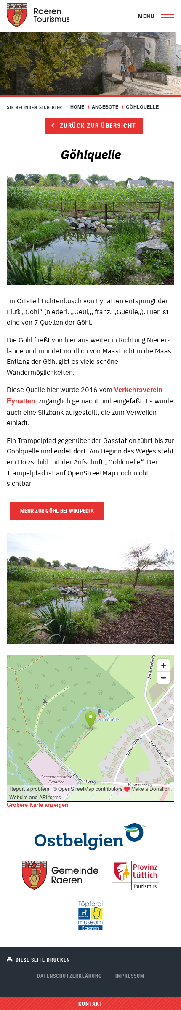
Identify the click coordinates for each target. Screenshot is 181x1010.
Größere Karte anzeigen (37, 805)
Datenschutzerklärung (69, 975)
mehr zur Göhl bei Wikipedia (57, 510)
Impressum (129, 975)
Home (77, 106)
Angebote (105, 106)
